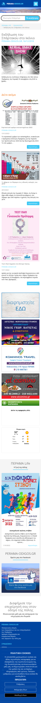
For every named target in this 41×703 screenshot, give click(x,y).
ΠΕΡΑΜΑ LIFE (6, 25)
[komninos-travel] (20, 359)
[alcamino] (20, 386)
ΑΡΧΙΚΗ (4, 647)
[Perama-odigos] (20, 578)
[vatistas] (20, 332)
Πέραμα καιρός (20, 429)
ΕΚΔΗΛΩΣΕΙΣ (18, 25)
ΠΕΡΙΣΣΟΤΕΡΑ (20, 679)
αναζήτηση (33, 18)
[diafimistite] (20, 305)
